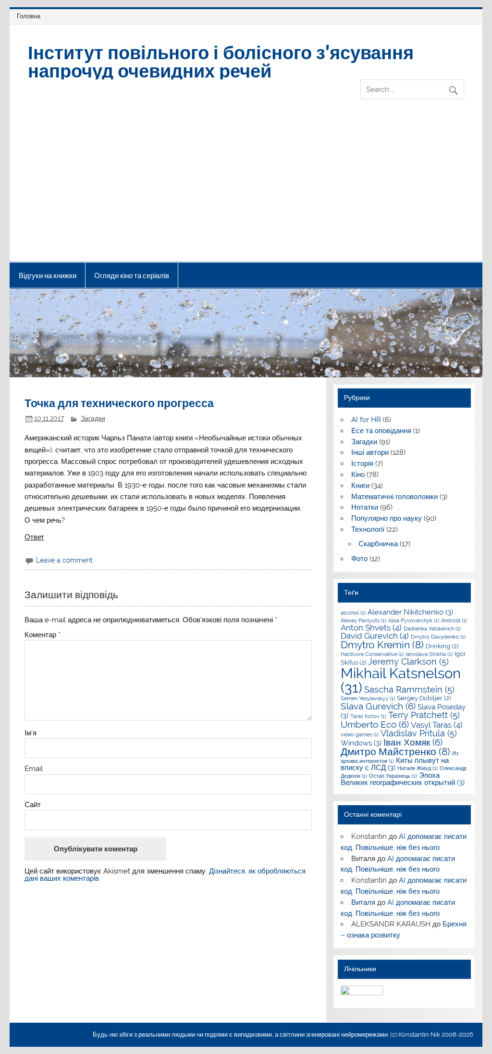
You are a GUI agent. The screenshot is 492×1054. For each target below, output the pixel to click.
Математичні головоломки (394, 496)
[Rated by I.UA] (362, 993)
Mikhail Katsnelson (401, 680)
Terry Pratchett (424, 715)
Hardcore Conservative (372, 654)
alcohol (353, 613)
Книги (360, 485)
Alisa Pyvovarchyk (413, 620)
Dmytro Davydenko (438, 637)
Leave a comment (64, 560)
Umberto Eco (375, 724)
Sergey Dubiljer (424, 698)
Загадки (93, 418)
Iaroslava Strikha (429, 654)
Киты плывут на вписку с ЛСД (395, 764)
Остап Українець (393, 776)
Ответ (34, 537)
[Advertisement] (246, 189)
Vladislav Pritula (419, 733)
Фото (359, 558)
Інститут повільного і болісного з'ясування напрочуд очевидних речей (221, 60)
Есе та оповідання (381, 430)
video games (360, 734)
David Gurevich (375, 636)
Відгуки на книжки (47, 275)
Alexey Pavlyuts (363, 620)
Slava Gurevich (378, 706)
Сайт (33, 805)
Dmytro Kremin (382, 645)
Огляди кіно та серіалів (131, 275)
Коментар (43, 635)
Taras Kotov (368, 716)
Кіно (358, 474)
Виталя (363, 902)
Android (454, 620)
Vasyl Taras (437, 725)
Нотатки (364, 507)
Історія (362, 463)
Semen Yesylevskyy (368, 698)
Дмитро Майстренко (395, 752)
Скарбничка (378, 544)
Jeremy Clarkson (408, 661)
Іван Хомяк (413, 742)
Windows (361, 743)
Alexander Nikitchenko (410, 612)
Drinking (442, 646)
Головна (28, 16)
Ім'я (31, 733)
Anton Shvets (371, 627)
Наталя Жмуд (417, 768)
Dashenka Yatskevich (432, 628)
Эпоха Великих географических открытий (403, 779)
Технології (367, 529)
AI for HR (366, 419)
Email (34, 768)
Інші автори (370, 452)
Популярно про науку (386, 518)
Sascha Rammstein (409, 689)
